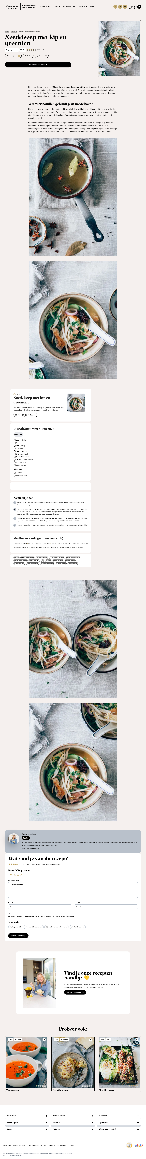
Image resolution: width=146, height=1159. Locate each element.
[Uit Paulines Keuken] (12, 6)
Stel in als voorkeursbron (76, 992)
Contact (72, 1145)
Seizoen (56, 1129)
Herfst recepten (58, 560)
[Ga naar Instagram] (115, 7)
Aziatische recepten (27, 558)
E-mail (77, 903)
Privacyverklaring (19, 1145)
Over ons (51, 1145)
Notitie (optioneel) (14, 880)
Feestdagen (12, 1123)
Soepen (16, 558)
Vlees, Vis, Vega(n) (107, 1129)
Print (19, 415)
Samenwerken (62, 1145)
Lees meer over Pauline (30, 848)
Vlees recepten (73, 563)
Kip (43, 560)
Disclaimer (7, 1145)
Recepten (11, 1116)
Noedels (48, 560)
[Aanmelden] (139, 7)
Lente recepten (70, 560)
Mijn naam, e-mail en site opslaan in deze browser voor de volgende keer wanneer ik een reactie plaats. (41, 916)
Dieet (9, 1129)
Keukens (103, 1116)
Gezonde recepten (42, 558)
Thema (56, 1123)
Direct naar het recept (37, 65)
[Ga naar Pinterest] (125, 7)
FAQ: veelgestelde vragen (37, 1145)
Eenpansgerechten (33, 563)
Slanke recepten (34, 560)
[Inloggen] (134, 7)
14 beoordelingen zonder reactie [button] (47, 864)
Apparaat (103, 1123)
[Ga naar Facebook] (120, 7)
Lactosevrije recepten (73, 558)
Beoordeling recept (19, 870)
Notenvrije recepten (20, 560)
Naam (10, 903)
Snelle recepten (61, 563)
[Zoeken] (130, 7)
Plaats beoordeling (18, 936)
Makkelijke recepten (47, 563)
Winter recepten (19, 563)
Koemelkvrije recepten (57, 558)
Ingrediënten (59, 1116)
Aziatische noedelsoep (91, 90)
